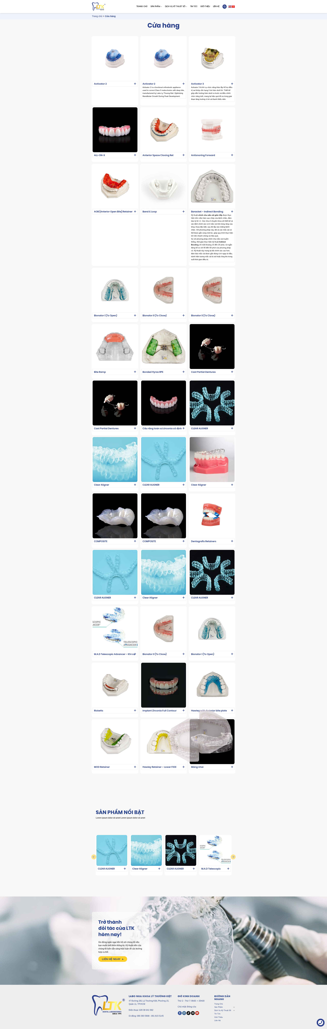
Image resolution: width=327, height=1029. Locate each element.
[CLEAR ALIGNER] (111, 850)
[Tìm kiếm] (225, 6)
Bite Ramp (100, 372)
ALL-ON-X (99, 155)
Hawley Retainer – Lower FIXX (159, 767)
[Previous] (93, 856)
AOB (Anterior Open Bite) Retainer (113, 212)
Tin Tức (193, 7)
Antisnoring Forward (203, 155)
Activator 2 (100, 84)
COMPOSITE (100, 541)
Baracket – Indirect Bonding (207, 212)
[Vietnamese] (233, 7)
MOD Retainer (102, 767)
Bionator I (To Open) (105, 316)
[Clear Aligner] (146, 850)
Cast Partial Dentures (203, 372)
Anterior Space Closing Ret (158, 155)
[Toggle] (234, 1007)
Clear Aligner (101, 485)
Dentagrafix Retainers (203, 541)
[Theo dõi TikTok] (188, 1013)
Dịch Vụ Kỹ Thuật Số (175, 7)
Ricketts (98, 711)
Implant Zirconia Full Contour (160, 711)
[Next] (233, 856)
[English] (230, 7)
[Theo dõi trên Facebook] (180, 1013)
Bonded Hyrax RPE (153, 372)
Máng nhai (197, 767)
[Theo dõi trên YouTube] (197, 1013)
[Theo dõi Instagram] (184, 1013)
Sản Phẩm (155, 7)
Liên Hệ (216, 7)
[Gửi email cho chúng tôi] (193, 1013)
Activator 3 (197, 84)
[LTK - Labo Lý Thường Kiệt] (98, 6)
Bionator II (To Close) (155, 316)
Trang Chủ (142, 7)
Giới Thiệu (205, 7)
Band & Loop (150, 212)
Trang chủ (97, 16)
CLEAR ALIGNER (199, 429)
